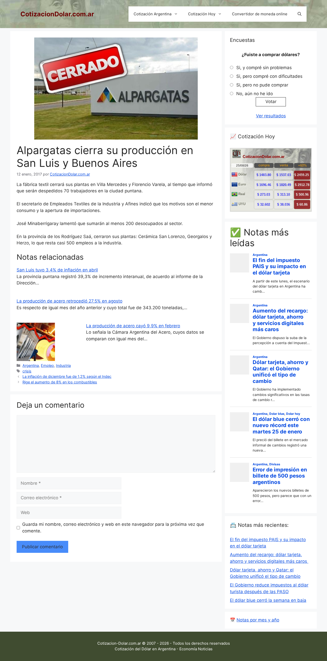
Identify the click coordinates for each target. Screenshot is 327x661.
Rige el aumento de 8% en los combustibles (59, 382)
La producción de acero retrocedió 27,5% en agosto (69, 301)
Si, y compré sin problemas (264, 67)
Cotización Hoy (201, 13)
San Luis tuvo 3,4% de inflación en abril (57, 269)
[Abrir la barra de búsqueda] (300, 14)
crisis (26, 371)
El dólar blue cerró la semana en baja (268, 600)
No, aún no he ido (254, 93)
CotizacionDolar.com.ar (57, 14)
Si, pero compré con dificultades (269, 76)
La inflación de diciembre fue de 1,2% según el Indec (66, 376)
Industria (63, 365)
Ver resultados (271, 115)
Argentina (30, 365)
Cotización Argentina (152, 13)
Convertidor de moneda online (259, 13)
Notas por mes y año (258, 619)
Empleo (47, 365)
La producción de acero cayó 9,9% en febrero (133, 325)
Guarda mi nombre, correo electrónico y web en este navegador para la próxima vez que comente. (113, 527)
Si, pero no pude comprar (262, 85)
